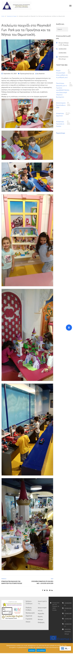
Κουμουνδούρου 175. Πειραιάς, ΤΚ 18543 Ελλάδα (55, 606)
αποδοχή (32, 650)
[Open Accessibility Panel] (69, 328)
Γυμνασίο (29, 619)
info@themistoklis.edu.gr (68, 631)
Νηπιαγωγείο (30, 613)
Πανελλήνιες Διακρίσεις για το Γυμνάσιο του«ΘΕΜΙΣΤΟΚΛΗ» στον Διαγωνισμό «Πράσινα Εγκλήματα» (62, 90)
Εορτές (40, 616)
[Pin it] (49, 590)
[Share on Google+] (47, 590)
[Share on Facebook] (42, 590)
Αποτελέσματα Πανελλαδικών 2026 (61, 105)
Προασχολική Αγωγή (27, 73)
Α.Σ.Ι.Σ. (40, 610)
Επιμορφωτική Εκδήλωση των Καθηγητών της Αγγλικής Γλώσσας (11, 582)
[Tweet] (44, 590)
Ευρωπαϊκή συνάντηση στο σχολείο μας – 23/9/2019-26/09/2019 (42, 582)
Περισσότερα (60, 133)
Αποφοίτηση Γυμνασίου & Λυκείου (60, 124)
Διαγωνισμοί (42, 607)
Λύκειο (28, 622)
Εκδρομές (41, 622)
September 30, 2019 (10, 73)
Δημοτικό (29, 616)
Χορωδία (41, 613)
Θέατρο (40, 619)
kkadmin (42, 73)
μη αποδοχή (41, 650)
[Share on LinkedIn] (52, 590)
